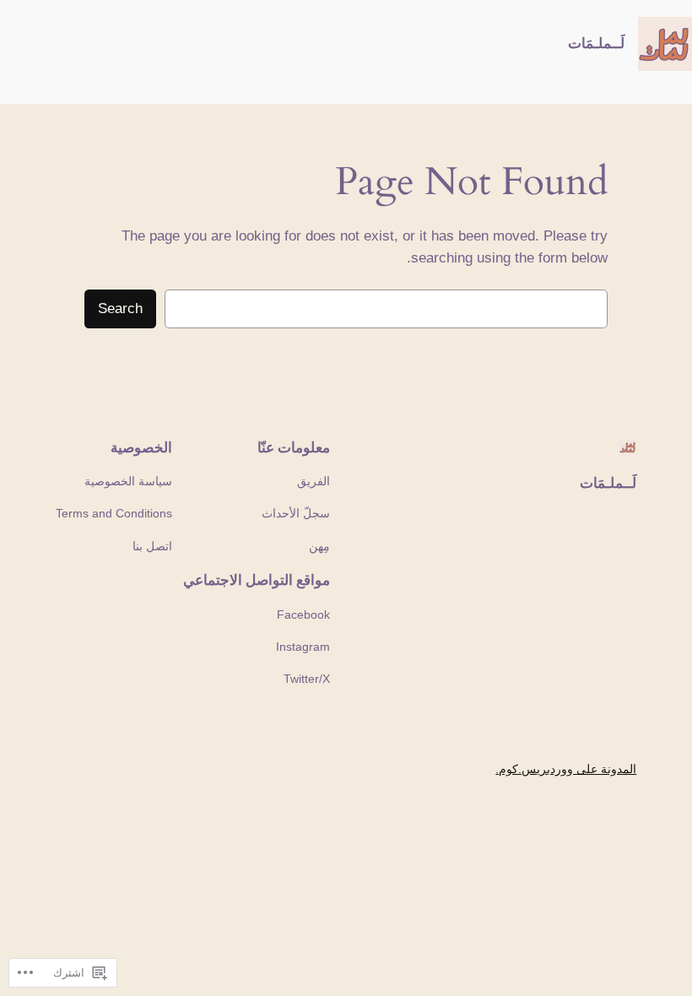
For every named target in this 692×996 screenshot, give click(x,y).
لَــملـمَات (596, 43)
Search (120, 308)
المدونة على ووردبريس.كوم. (565, 769)
